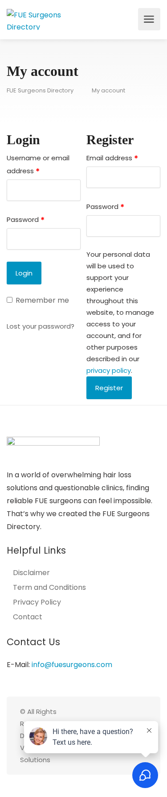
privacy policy (108, 370)
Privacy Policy (37, 602)
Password (26, 219)
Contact (27, 617)
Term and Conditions (49, 588)
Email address (112, 158)
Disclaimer (31, 573)
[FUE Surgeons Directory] (44, 19)
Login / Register (128, 19)
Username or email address (38, 165)
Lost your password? (40, 326)
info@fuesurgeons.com (72, 664)
